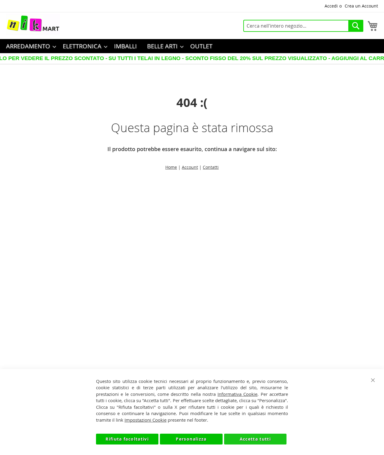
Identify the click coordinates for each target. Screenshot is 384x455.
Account (190, 167)
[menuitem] (29, 46)
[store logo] (33, 24)
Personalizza (191, 439)
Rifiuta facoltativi (127, 439)
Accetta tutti (255, 439)
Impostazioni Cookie (145, 420)
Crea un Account (361, 6)
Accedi (331, 6)
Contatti (211, 167)
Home (171, 167)
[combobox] (303, 26)
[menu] (192, 46)
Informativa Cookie (237, 394)
